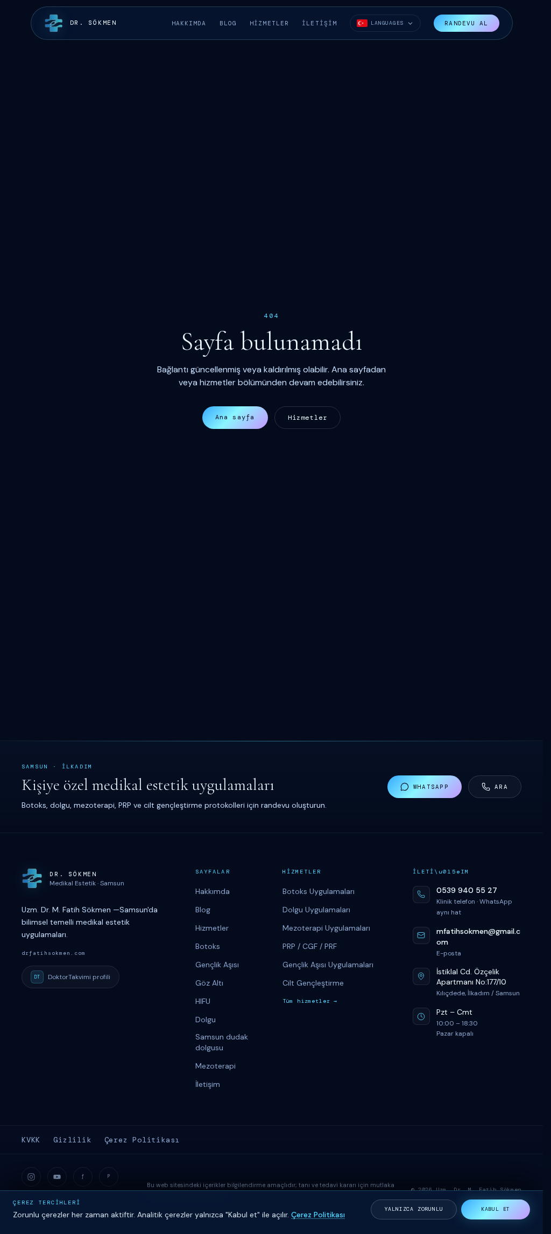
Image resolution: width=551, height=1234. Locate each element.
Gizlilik (72, 1140)
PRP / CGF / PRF (309, 946)
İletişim (207, 1084)
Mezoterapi (215, 1066)
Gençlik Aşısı (217, 964)
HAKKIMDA (189, 23)
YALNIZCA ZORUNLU (414, 1208)
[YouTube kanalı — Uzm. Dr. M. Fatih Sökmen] (57, 1177)
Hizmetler (308, 417)
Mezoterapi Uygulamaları (326, 928)
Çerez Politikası (142, 1140)
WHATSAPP (431, 787)
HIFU (202, 1001)
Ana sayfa (235, 417)
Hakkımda (212, 891)
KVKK (31, 1140)
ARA (501, 787)
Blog (202, 909)
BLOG (228, 23)
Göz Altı (209, 983)
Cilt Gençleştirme (313, 983)
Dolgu (205, 1019)
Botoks (207, 946)
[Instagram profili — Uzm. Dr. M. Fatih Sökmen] (31, 1177)
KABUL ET (495, 1208)
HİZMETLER (269, 23)
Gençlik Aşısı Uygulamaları (327, 964)
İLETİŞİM (319, 23)
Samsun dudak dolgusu (221, 1042)
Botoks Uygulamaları (318, 891)
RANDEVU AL (466, 23)
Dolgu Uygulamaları (316, 909)
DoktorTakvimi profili (72, 977)
